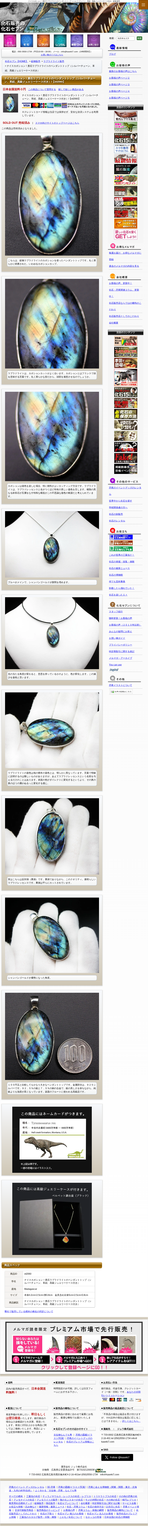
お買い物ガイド (117, 638)
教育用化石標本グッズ (20, 1503)
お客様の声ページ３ (119, 84)
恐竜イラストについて (120, 685)
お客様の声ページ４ (119, 91)
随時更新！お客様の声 (120, 618)
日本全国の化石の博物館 (117, 1517)
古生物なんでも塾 (63, 1435)
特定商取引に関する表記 (121, 651)
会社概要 (113, 323)
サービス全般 (129, 1503)
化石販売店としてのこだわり (124, 316)
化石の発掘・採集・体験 (121, 561)
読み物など (31, 1506)
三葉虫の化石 (33, 1496)
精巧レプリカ (129, 1500)
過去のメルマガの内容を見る (124, 266)
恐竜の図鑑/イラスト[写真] (71, 1487)
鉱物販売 (39, 1503)
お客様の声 (69, 1510)
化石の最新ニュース (119, 568)
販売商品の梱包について (120, 1510)
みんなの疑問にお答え (120, 631)
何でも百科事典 (117, 581)
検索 (139, 38)
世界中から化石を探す (120, 501)
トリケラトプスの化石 (104, 1496)
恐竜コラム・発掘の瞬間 (91, 1510)
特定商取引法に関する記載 (106, 1503)
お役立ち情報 (16, 1506)
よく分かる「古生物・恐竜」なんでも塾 (56, 1490)
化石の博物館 (116, 575)
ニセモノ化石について (70, 1517)
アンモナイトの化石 (24, 1500)
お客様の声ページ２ (119, 78)
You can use (115, 665)
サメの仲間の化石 (94, 1500)
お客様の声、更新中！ (120, 283)
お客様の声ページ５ (119, 98)
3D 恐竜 (51, 1487)
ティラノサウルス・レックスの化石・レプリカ (66, 1496)
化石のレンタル (117, 521)
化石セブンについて (68, 1503)
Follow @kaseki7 (120, 1457)
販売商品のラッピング (48, 1510)
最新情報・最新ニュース (51, 1506)
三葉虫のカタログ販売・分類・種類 (37, 1517)
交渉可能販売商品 (24, 1510)
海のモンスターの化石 (71, 1500)
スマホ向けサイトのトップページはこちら (57, 123)
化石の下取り (47, 1513)
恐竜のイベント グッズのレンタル (26, 1487)
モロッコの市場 (93, 1517)
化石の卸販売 (116, 514)
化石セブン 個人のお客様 (71, 1513)
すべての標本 (16, 1496)
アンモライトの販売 (47, 1500)
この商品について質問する (42, 89)
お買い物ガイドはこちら (52, 55)
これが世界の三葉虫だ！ (121, 555)
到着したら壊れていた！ (121, 588)
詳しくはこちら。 (131, 1421)
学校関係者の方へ (118, 507)
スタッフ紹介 (116, 611)
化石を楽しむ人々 (118, 595)
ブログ (112, 54)
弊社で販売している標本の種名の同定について (29, 1311)
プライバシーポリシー (120, 645)
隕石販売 (50, 1503)
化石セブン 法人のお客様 (100, 1513)
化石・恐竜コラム (76, 1506)
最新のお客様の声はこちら (123, 71)
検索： (112, 38)
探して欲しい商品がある (71, 89)
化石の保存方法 (96, 1506)
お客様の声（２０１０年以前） (125, 625)
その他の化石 (113, 1500)
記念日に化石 (113, 1506)
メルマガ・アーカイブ (120, 658)
